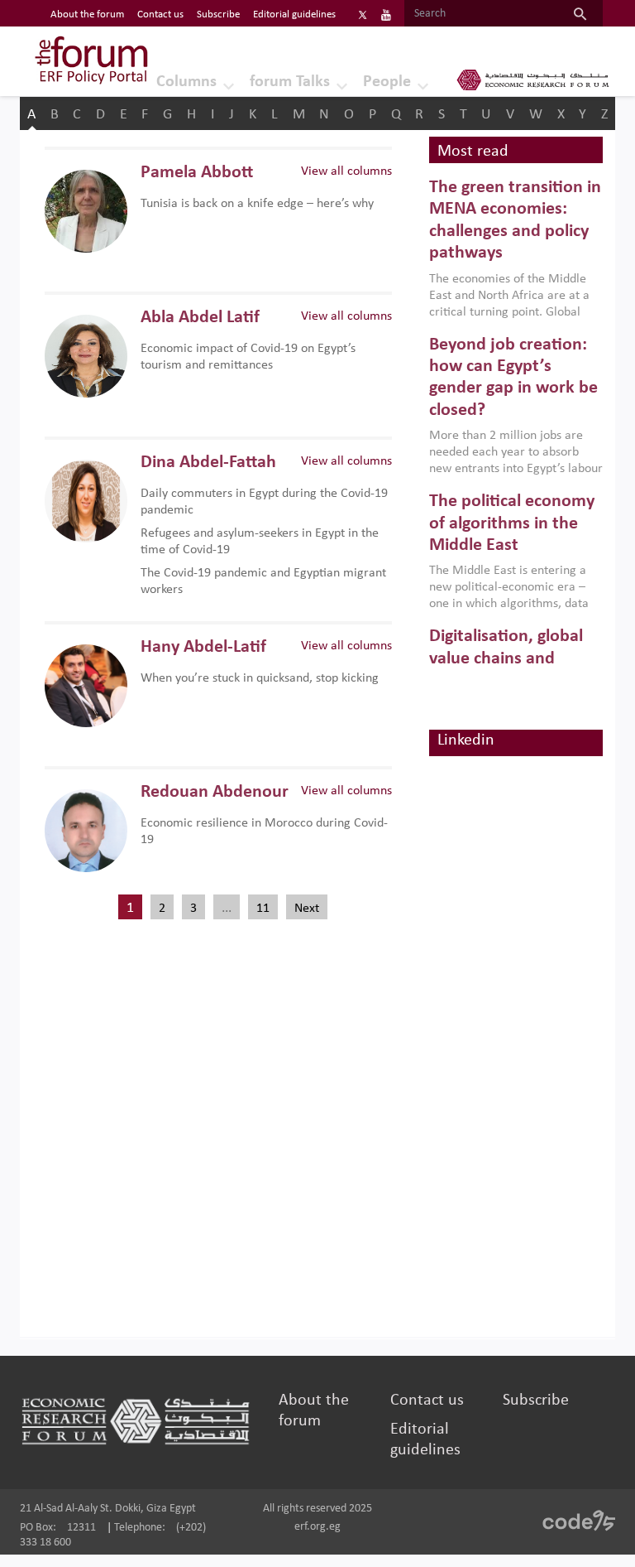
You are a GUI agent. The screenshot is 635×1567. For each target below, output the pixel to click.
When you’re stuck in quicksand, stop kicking (260, 678)
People (387, 82)
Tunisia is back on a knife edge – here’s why (257, 203)
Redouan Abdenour (215, 792)
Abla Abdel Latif (200, 317)
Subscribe (218, 14)
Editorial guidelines (294, 14)
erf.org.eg (317, 1527)
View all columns (346, 171)
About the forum (87, 14)
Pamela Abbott (197, 172)
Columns (186, 82)
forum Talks (290, 82)
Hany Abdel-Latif (203, 647)
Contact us (160, 14)
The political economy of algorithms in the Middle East (511, 523)
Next (306, 908)
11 (263, 908)
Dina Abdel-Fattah (208, 462)
